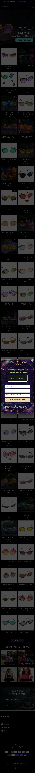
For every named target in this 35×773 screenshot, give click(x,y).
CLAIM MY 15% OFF (17, 400)
